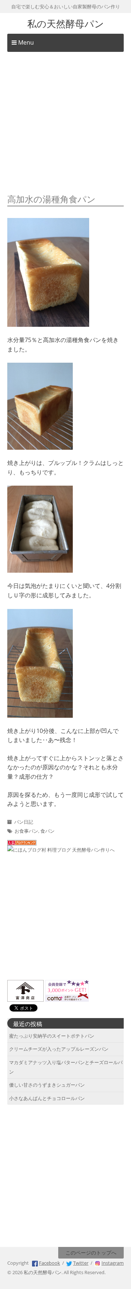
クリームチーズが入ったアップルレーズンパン (58, 1049)
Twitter (80, 1263)
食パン (47, 831)
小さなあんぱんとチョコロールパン (47, 1098)
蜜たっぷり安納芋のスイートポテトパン (51, 1036)
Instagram (113, 1263)
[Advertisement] (65, 123)
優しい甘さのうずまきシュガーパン (47, 1085)
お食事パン (26, 831)
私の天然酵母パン (65, 23)
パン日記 (23, 822)
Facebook (49, 1263)
